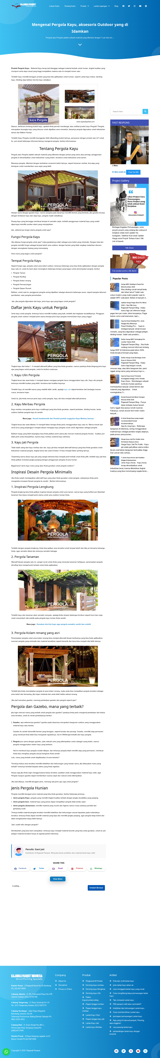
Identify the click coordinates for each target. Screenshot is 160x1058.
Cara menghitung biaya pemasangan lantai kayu (129, 994)
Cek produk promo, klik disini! (124, 271)
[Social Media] (123, 6)
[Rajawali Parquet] (23, 6)
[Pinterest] (145, 1051)
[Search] (145, 111)
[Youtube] (138, 1051)
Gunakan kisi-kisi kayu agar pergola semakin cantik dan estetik (64, 624)
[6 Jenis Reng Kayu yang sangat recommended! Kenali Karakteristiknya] (115, 421)
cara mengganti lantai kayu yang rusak (128, 989)
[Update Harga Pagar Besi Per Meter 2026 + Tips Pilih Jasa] (115, 305)
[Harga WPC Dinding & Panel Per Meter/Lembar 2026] (115, 287)
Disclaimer (62, 985)
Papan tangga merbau (95, 1004)
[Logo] (31, 976)
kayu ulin (67, 389)
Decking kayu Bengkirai (95, 989)
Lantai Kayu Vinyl (93, 1015)
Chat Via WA (133, 172)
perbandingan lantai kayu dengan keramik (125, 1032)
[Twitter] (124, 1051)
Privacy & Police (65, 989)
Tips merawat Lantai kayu (123, 1000)
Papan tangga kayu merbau (92, 1009)
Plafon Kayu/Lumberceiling (90, 998)
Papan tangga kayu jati (95, 1019)
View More (57, 879)
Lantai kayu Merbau (94, 1027)
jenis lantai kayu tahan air (123, 985)
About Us (62, 981)
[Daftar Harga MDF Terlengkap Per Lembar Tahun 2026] (115, 342)
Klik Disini (130, 248)
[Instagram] (131, 1051)
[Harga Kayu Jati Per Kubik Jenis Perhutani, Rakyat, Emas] (115, 442)
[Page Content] (80, 45)
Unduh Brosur (96, 888)
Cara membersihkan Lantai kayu (126, 1012)
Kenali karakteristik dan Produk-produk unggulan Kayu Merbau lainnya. (64, 418)
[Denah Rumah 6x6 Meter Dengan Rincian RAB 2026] (115, 400)
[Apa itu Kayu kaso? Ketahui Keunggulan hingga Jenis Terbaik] (115, 379)
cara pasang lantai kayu (122, 1027)
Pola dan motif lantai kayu (123, 981)
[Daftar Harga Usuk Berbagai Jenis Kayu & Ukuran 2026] (115, 360)
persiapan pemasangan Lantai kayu (127, 1016)
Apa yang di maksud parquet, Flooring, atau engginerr (127, 1021)
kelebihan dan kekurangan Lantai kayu (128, 1008)
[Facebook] (116, 1051)
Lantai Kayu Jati (92, 1023)
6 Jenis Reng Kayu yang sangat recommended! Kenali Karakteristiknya (132, 420)
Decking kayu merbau (95, 985)
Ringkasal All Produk (94, 981)
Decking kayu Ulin (93, 993)
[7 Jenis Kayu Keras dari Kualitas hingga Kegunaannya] (115, 460)
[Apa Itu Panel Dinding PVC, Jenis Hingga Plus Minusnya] (115, 324)
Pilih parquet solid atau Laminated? (127, 1004)
